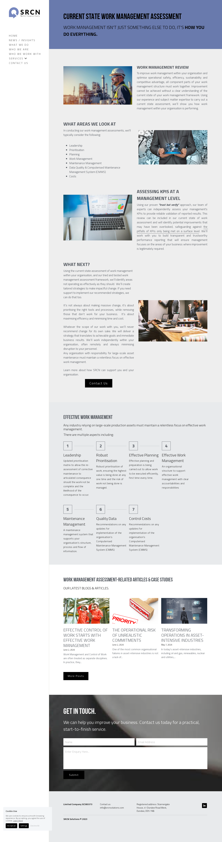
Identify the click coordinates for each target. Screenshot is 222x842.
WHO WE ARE (19, 49)
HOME (13, 36)
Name (68, 742)
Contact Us (99, 383)
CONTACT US (18, 63)
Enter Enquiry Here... (77, 752)
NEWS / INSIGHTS (22, 40)
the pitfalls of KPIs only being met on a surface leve (172, 228)
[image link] (24, 12)
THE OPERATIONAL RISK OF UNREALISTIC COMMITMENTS (134, 635)
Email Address (146, 742)
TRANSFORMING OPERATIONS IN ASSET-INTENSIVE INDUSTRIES (182, 635)
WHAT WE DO (19, 45)
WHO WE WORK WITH (25, 54)
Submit (74, 775)
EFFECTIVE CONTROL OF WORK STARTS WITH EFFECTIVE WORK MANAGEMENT (85, 638)
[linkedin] (204, 805)
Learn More (18, 820)
